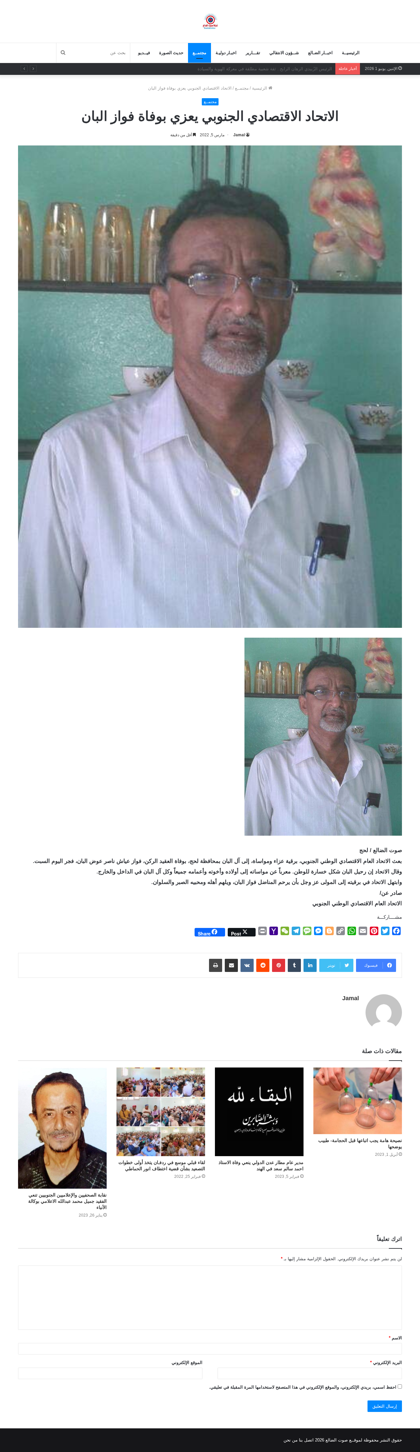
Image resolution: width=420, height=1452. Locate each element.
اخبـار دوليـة (226, 52)
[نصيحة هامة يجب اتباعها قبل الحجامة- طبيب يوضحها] (357, 1100)
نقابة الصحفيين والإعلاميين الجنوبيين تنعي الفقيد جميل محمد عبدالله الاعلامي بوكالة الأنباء (67, 1201)
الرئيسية (260, 88)
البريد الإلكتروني (386, 1362)
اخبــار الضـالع (320, 52)
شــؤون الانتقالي (284, 52)
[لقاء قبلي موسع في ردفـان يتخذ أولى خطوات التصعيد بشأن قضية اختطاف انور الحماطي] (160, 1111)
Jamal (239, 135)
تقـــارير (253, 52)
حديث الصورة (171, 52)
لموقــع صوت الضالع (343, 1440)
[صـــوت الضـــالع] (210, 21)
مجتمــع (199, 52)
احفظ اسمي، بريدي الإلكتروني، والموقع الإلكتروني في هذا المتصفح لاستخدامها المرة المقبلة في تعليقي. (302, 1387)
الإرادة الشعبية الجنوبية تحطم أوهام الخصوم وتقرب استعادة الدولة (272, 68)
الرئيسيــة (351, 52)
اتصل (309, 1440)
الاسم (395, 1337)
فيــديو (144, 52)
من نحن (291, 1440)
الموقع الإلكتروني (187, 1362)
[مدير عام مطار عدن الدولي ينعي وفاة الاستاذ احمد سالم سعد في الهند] (259, 1111)
